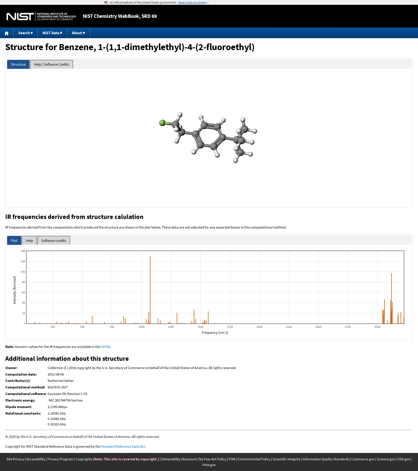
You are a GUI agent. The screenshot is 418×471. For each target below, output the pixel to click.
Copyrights (84, 459)
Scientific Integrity (286, 459)
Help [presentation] (29, 240)
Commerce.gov (363, 459)
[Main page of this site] (6, 32)
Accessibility (36, 459)
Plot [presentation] (14, 240)
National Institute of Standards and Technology (41, 16)
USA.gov (403, 459)
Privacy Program (60, 459)
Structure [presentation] (18, 64)
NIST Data (50, 32)
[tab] (18, 64)
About (77, 32)
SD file (105, 346)
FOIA (232, 459)
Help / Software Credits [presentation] (51, 64)
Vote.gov (209, 464)
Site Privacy (15, 459)
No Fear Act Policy (212, 459)
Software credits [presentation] (53, 240)
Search (24, 32)
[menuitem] (6, 32)
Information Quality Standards (326, 459)
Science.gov (386, 459)
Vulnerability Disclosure (179, 459)
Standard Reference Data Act (123, 446)
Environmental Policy (254, 459)
